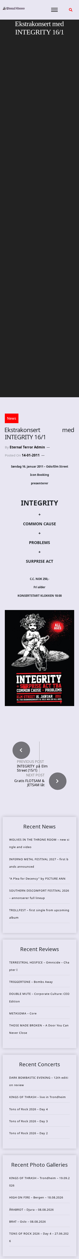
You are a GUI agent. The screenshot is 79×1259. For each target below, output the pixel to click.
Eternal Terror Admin (27, 447)
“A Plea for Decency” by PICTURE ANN (37, 878)
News (11, 418)
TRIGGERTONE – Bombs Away (31, 982)
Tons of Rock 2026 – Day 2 (28, 1133)
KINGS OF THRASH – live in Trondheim (37, 1097)
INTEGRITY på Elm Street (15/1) (32, 768)
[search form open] (71, 10)
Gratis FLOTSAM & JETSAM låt (29, 782)
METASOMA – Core (23, 1013)
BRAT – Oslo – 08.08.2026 (27, 1222)
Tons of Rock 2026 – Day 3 (28, 1121)
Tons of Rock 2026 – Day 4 (28, 1109)
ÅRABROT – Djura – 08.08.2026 (31, 1210)
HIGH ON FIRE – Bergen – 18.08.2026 (36, 1197)
